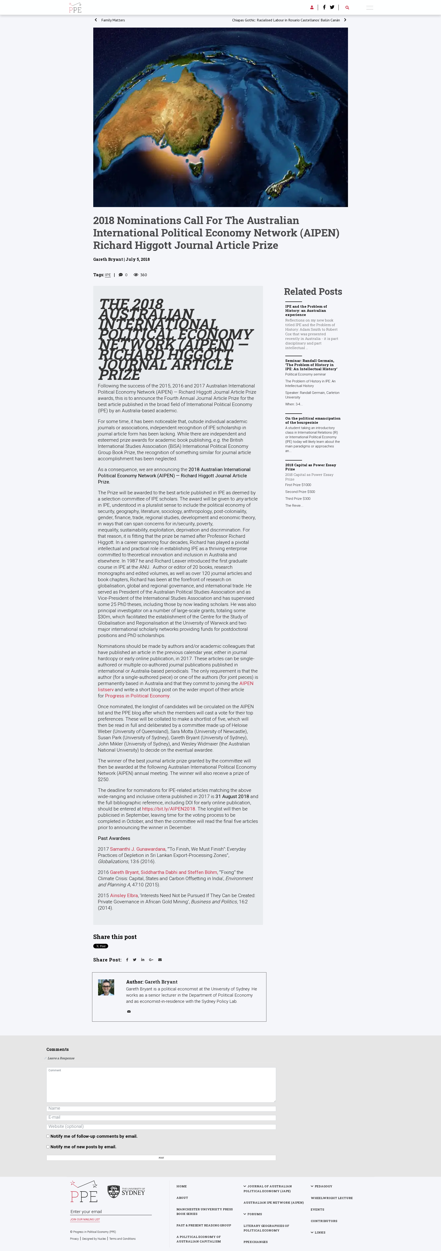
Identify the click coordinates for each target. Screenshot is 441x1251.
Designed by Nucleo (94, 1238)
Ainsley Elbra (124, 895)
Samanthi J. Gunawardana (137, 849)
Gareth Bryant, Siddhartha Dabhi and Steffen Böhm (163, 872)
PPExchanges (255, 1242)
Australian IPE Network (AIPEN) (273, 1202)
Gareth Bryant (161, 982)
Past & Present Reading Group (203, 1225)
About (182, 1198)
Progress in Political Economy (137, 696)
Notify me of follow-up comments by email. (94, 1136)
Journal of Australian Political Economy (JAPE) (267, 1188)
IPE (108, 275)
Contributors (324, 1221)
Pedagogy (323, 1186)
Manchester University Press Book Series (204, 1211)
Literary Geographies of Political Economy (266, 1228)
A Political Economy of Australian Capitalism (198, 1239)
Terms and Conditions (122, 1238)
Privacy (74, 1238)
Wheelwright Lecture (332, 1198)
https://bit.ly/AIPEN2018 (168, 809)
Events (317, 1209)
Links (320, 1232)
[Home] (75, 6)
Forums (254, 1214)
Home (181, 1186)
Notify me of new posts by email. (83, 1146)
